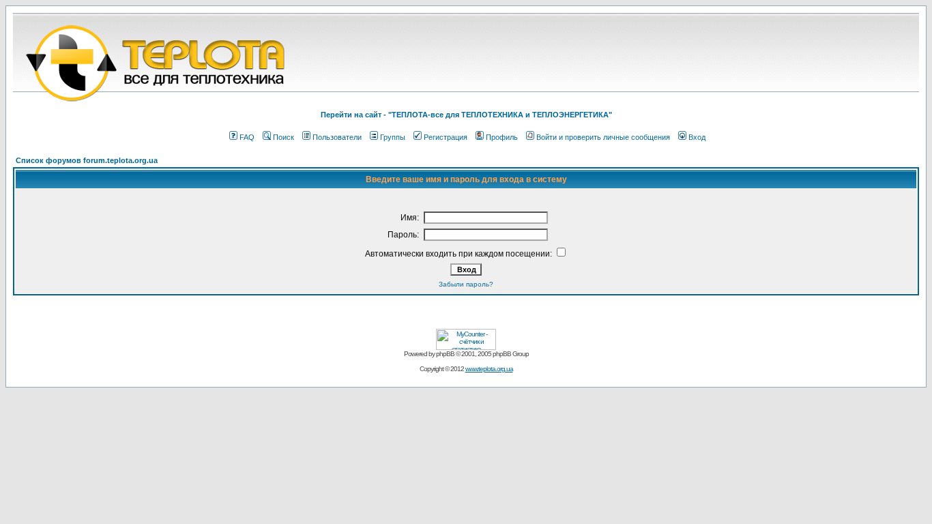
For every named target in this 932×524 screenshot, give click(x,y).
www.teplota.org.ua (489, 369)
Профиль (502, 137)
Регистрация (445, 137)
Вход (696, 137)
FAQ (246, 137)
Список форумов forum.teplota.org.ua (87, 160)
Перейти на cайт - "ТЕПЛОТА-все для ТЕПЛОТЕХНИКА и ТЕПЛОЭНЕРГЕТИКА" (466, 115)
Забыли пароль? (466, 284)
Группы (392, 137)
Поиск (283, 137)
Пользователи (337, 137)
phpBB (445, 354)
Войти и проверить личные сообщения (603, 137)
